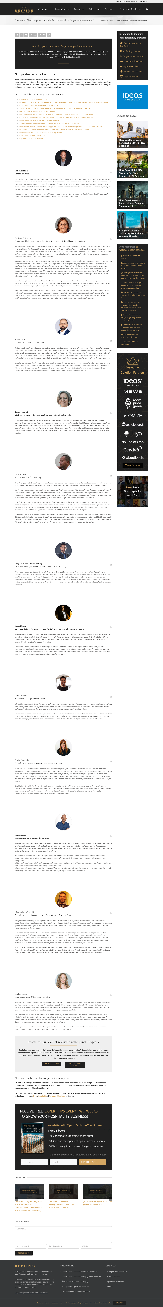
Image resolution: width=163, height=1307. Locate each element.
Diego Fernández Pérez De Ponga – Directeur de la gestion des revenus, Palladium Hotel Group (56, 114)
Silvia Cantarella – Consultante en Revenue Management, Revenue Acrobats (49, 123)
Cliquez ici (81, 1303)
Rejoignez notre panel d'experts (31, 138)
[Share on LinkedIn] (17, 35)
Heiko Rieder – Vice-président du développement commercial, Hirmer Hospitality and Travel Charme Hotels (60, 126)
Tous (107, 20)
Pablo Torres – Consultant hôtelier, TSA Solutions (38, 105)
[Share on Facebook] (26, 35)
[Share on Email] (44, 35)
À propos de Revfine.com (117, 1271)
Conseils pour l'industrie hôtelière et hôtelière (79, 1271)
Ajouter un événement (115, 1281)
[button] (147, 9)
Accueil (103, 20)
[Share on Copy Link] (49, 35)
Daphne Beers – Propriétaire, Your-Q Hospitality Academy (41, 132)
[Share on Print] (40, 35)
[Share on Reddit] (31, 35)
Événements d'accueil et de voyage (75, 1281)
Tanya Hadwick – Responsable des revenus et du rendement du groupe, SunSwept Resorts (54, 108)
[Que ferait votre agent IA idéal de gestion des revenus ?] (97, 1185)
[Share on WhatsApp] (35, 35)
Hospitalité (42, 1096)
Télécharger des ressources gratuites (76, 1291)
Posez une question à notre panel (32, 135)
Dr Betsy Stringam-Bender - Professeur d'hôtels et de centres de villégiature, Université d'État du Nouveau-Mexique (63, 102)
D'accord (119, 1303)
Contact (110, 1286)
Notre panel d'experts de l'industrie (75, 1286)
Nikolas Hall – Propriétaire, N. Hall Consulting (37, 111)
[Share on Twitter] (22, 35)
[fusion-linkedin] (111, 172)
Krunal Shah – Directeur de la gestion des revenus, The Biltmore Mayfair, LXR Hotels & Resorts (56, 117)
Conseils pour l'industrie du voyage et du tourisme (81, 1276)
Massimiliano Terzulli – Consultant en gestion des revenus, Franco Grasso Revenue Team (54, 129)
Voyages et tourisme (57, 1096)
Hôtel (35, 1096)
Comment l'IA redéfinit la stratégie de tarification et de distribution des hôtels (61, 1205)
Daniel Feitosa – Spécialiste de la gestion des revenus (40, 120)
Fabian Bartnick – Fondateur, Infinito (33, 99)
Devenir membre (113, 1276)
